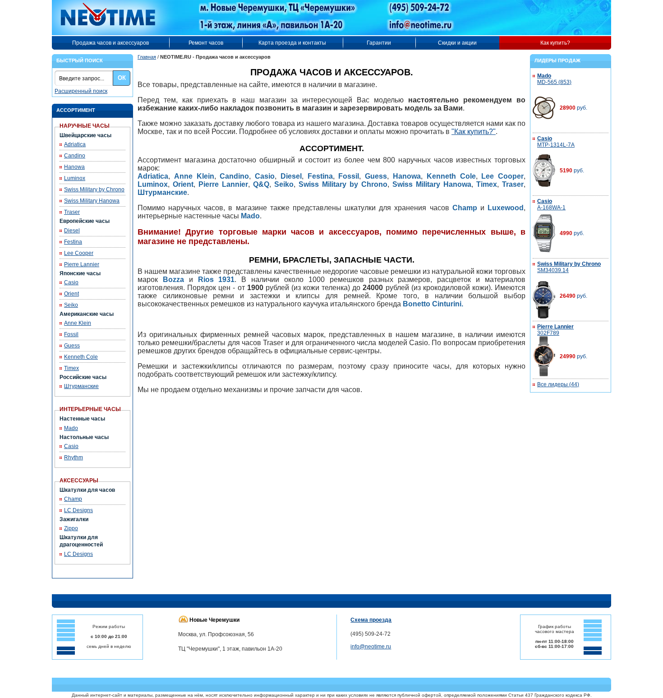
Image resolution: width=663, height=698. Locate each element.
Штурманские (81, 386)
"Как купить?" (473, 131)
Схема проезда (370, 620)
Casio (71, 282)
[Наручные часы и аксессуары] (114, 17)
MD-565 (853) (554, 79)
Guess (72, 345)
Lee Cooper (78, 253)
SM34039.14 (569, 267)
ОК (122, 77)
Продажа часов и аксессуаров (110, 43)
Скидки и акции (457, 43)
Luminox (74, 178)
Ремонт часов (206, 43)
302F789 (555, 330)
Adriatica (75, 144)
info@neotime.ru (370, 646)
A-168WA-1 (551, 204)
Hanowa (74, 167)
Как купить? (555, 43)
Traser (72, 212)
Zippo (71, 528)
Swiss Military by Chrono (94, 189)
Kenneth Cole (81, 357)
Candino (74, 156)
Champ (73, 499)
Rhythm (73, 457)
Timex (71, 368)
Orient (71, 294)
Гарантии (379, 43)
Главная (147, 57)
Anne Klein (77, 323)
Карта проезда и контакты (292, 43)
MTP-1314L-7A (556, 141)
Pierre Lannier (81, 264)
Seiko (71, 305)
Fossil (71, 334)
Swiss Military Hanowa (92, 201)
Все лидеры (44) (558, 384)
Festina (73, 242)
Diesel (72, 230)
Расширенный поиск (81, 91)
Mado (71, 428)
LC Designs (78, 510)
